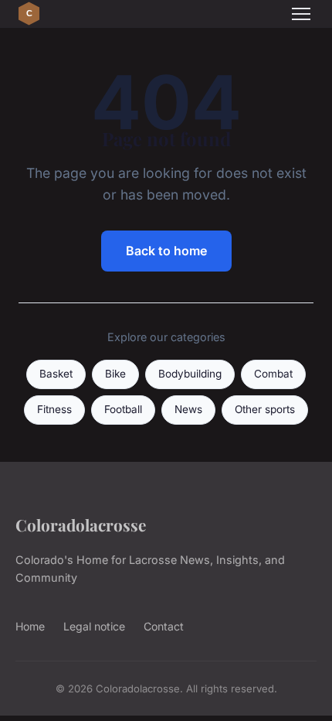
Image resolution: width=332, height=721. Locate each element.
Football (123, 409)
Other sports (265, 409)
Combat (273, 373)
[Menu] (301, 14)
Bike (115, 373)
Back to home (166, 250)
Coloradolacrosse (80, 524)
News (188, 409)
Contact (164, 626)
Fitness (54, 409)
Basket (56, 373)
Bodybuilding (190, 373)
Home (30, 626)
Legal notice (94, 626)
